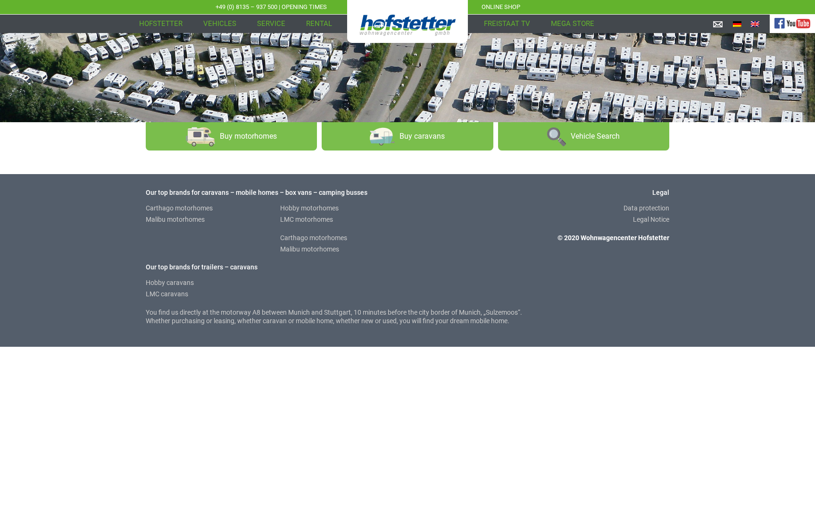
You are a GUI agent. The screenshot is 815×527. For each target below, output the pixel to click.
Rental (319, 23)
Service (271, 23)
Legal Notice (651, 219)
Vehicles (219, 23)
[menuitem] (737, 23)
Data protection (646, 208)
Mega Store (572, 23)
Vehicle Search (595, 136)
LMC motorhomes (306, 219)
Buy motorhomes (248, 136)
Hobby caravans (170, 282)
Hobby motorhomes (309, 208)
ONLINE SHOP (501, 6)
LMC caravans (167, 294)
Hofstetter (161, 23)
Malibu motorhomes (175, 219)
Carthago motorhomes (179, 208)
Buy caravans (422, 136)
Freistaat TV (507, 23)
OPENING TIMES (304, 6)
